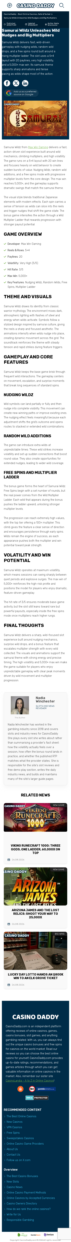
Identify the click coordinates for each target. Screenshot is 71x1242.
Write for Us (14, 1214)
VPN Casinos (14, 1127)
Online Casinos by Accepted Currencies (31, 1198)
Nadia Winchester (53, 24)
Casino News (15, 1187)
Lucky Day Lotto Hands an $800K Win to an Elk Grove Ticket (35, 976)
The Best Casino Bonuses (22, 1176)
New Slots (13, 1181)
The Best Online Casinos (21, 1116)
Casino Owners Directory (22, 1203)
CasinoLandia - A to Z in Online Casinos (30, 1080)
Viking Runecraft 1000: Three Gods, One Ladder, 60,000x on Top (35, 849)
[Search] (61, 5)
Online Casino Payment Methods (26, 1192)
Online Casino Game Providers (25, 1143)
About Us (12, 1149)
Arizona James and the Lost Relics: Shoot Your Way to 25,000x (35, 913)
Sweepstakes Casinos (20, 1138)
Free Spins (13, 1132)
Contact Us (13, 1154)
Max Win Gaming (38, 147)
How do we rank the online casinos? (29, 1209)
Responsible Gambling (20, 1220)
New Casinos (15, 1121)
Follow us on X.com (18, 1160)
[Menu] (9, 5)
